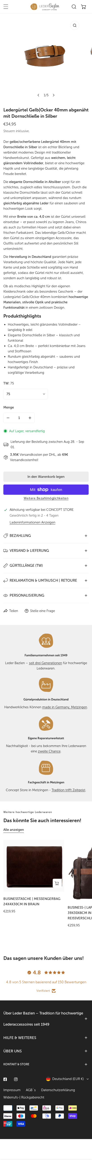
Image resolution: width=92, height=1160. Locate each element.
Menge (8, 407)
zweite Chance (49, 751)
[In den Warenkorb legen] (57, 883)
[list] (46, 59)
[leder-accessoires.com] (44, 6)
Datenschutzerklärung (58, 1090)
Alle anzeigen (13, 830)
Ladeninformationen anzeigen (32, 522)
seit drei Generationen (45, 663)
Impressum (12, 1090)
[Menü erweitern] (6, 7)
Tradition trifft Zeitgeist (68, 790)
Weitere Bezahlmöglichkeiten (46, 498)
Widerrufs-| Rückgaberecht (23, 1097)
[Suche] (74, 7)
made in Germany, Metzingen (64, 707)
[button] (84, 7)
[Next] (53, 95)
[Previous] (38, 95)
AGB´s (31, 1090)
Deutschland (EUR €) (68, 1079)
